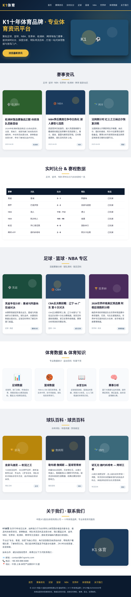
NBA (95, 5)
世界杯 (103, 5)
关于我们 (124, 5)
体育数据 (113, 5)
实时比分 (70, 5)
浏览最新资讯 (16, 53)
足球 (80, 5)
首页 (50, 5)
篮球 (87, 5)
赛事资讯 (59, 5)
